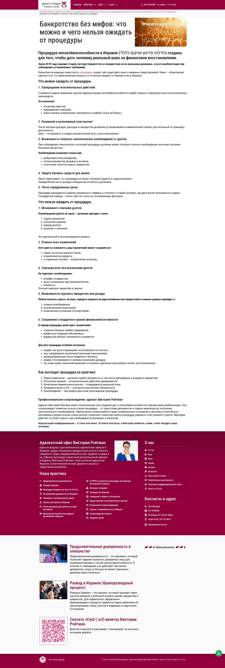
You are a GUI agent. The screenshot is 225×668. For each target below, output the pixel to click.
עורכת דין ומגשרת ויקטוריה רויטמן (172, 660)
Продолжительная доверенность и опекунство (100, 549)
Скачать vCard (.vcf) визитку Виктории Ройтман (103, 621)
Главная (77, 5)
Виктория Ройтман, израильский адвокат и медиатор (61, 12)
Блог (100, 5)
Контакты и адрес (160, 498)
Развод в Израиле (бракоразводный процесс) (101, 585)
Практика (88, 5)
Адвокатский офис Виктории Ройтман (73, 442)
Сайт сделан (53, 660)
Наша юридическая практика (96, 12)
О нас (111, 5)
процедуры (86, 72)
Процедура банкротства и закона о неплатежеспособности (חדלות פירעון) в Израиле (142, 12)
